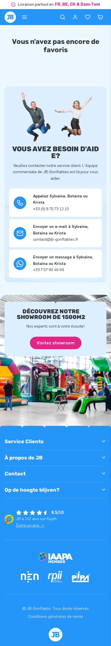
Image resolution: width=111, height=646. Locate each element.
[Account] (75, 17)
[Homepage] (10, 17)
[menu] (24, 17)
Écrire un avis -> (30, 525)
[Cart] (100, 17)
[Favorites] (87, 17)
